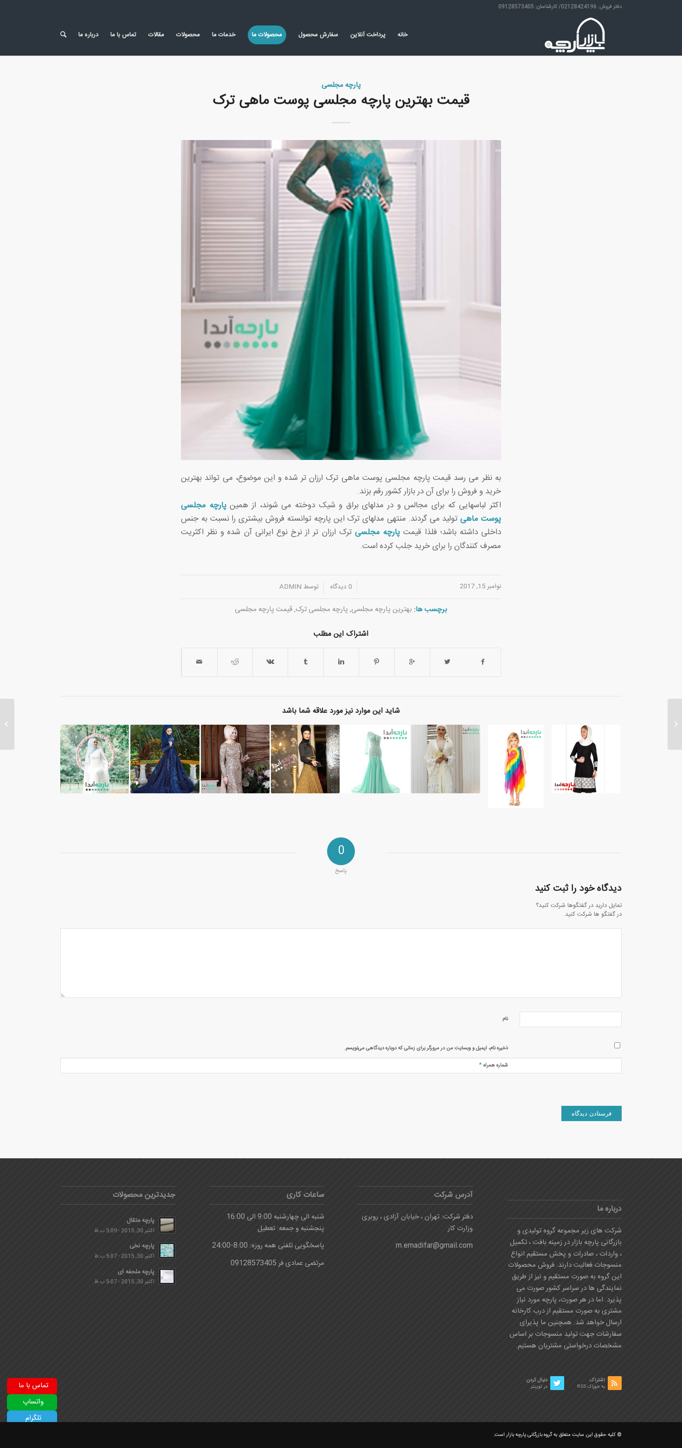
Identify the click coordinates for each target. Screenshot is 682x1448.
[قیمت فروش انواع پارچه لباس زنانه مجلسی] (164, 759)
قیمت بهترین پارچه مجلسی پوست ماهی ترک (341, 100)
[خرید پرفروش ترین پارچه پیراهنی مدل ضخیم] (675, 724)
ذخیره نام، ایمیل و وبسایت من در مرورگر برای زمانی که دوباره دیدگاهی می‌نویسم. (426, 1048)
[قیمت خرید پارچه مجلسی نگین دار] (235, 759)
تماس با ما (33, 1385)
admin (290, 587)
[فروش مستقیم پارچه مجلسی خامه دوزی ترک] (305, 759)
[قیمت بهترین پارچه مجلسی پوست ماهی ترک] (341, 300)
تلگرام (33, 1418)
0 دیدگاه (340, 587)
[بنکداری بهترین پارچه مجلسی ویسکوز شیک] (445, 759)
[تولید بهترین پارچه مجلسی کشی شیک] (94, 759)
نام (505, 1019)
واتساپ (33, 1402)
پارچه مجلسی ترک (322, 609)
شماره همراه (493, 1065)
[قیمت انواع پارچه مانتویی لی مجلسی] (586, 759)
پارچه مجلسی (341, 85)
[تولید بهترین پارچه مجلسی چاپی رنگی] (516, 766)
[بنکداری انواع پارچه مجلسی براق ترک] (375, 759)
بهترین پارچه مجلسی (381, 609)
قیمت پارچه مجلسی (263, 609)
